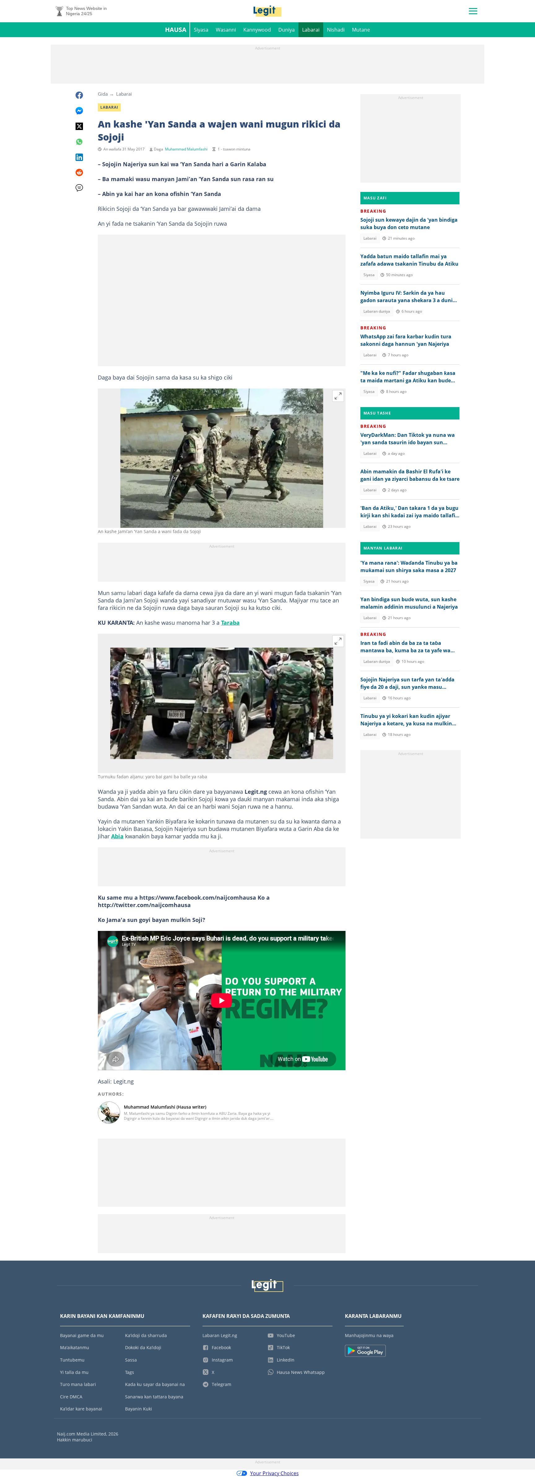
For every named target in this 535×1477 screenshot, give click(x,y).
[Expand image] (338, 396)
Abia (117, 836)
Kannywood (257, 29)
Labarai (311, 29)
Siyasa (201, 29)
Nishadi (336, 29)
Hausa (175, 29)
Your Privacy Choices (274, 1473)
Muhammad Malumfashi (186, 149)
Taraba (230, 622)
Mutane (361, 29)
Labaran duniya (376, 311)
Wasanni (226, 29)
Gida (103, 94)
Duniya (286, 29)
